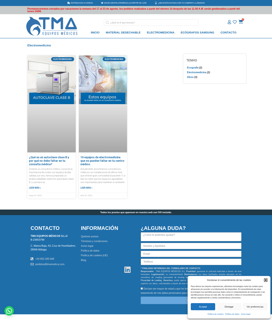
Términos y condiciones (94, 241)
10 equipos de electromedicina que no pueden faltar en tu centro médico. (102, 161)
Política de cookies (216, 314)
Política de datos (232, 314)
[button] (265, 280)
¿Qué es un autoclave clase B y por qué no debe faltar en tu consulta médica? (49, 161)
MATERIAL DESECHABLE (123, 32)
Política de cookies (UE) (94, 255)
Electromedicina (196, 72)
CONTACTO (228, 32)
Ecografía (192, 67)
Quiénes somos (89, 236)
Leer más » (35, 188)
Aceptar (203, 306)
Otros (190, 77)
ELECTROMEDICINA (160, 32)
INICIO (95, 32)
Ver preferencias (255, 306)
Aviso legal (245, 314)
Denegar (229, 306)
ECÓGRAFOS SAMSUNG (197, 32)
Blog (83, 260)
